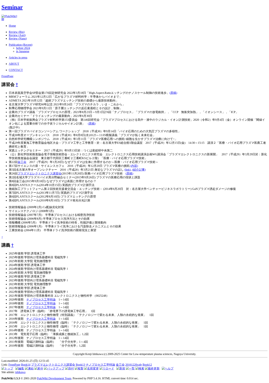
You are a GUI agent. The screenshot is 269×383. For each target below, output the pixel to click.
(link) (127, 169)
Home (12, 25)
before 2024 (23, 48)
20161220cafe (133, 364)
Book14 (25, 364)
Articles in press (18, 57)
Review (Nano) (18, 38)
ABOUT (14, 63)
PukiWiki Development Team (54, 378)
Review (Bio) (17, 31)
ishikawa (20, 372)
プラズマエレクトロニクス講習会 (39, 173)
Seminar (12, 7)
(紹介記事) (139, 169)
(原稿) (173, 92)
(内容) (134, 165)
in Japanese (22, 51)
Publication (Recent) (20, 44)
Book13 (80, 364)
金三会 (22, 162)
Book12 (147, 364)
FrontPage (7, 76)
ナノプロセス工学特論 (41, 299)
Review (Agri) (17, 35)
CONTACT (16, 70)
